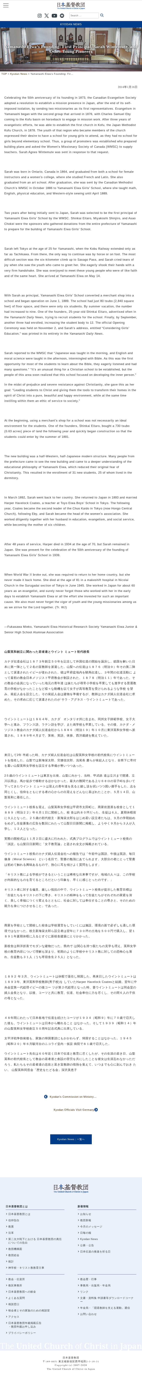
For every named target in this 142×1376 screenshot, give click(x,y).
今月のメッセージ (91, 1226)
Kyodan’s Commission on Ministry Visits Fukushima (83, 1096)
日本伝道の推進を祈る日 (95, 1251)
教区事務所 (15, 1285)
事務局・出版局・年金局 (95, 1285)
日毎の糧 (85, 1232)
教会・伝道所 (16, 1279)
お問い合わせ (88, 1314)
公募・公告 (87, 1245)
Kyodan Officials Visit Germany (74, 1109)
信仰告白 (13, 1220)
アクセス (13, 1316)
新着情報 (83, 1206)
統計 (11, 1261)
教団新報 (85, 1220)
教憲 (11, 1226)
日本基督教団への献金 (22, 1291)
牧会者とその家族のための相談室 (29, 1310)
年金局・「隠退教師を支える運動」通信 (105, 1307)
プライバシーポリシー (22, 1332)
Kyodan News (71, 24)
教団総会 (13, 1255)
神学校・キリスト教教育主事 (26, 1267)
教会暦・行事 (88, 1279)
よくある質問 (16, 1297)
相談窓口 (13, 1304)
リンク (84, 1291)
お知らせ (85, 1214)
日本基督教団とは (17, 1206)
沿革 (11, 1232)
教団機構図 (15, 1248)
